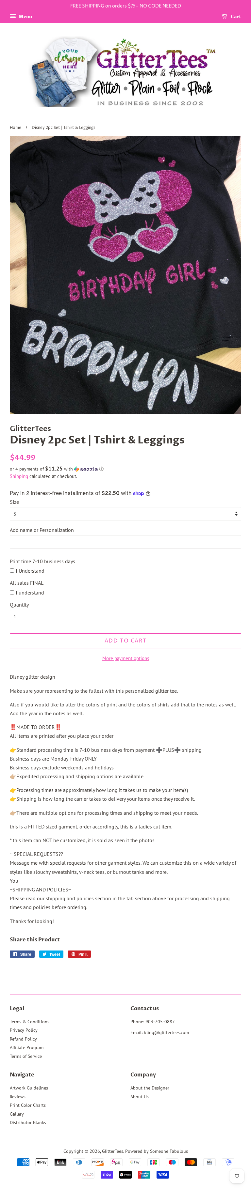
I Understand (30, 570)
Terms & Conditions (29, 1022)
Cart (235, 17)
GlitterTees (112, 1151)
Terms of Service (26, 1056)
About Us (139, 1097)
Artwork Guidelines (29, 1088)
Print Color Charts (28, 1105)
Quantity (19, 604)
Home (15, 128)
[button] (125, 469)
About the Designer (149, 1088)
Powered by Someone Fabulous (156, 1151)
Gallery (17, 1114)
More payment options (125, 658)
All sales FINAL (26, 583)
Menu (25, 17)
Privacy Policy (24, 1030)
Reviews (17, 1097)
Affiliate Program (26, 1047)
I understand (30, 592)
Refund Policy (23, 1039)
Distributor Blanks (28, 1122)
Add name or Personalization (42, 530)
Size (14, 502)
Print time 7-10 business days (42, 561)
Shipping (19, 476)
